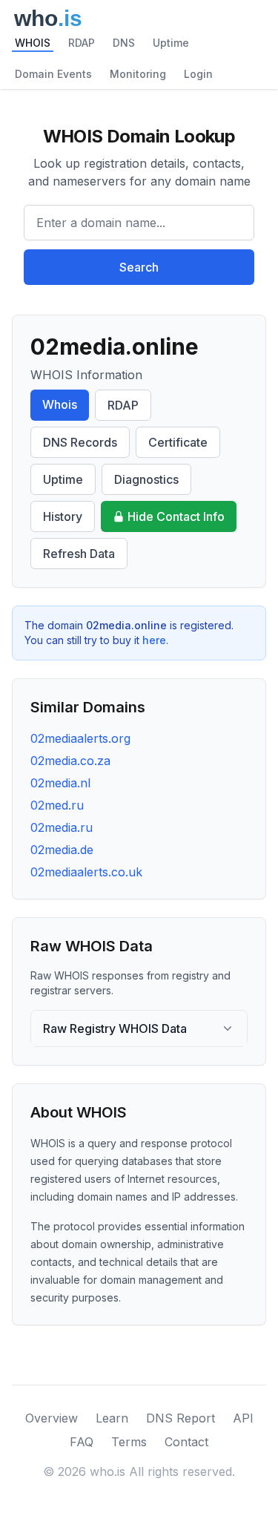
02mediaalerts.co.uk (86, 871)
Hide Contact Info (176, 516)
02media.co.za (70, 760)
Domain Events (53, 74)
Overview (51, 1418)
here (154, 640)
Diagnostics (146, 479)
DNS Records (80, 442)
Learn (112, 1418)
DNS (124, 42)
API (243, 1418)
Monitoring (138, 74)
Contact (186, 1441)
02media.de (61, 849)
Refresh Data (79, 553)
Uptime (171, 42)
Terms (129, 1441)
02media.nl (60, 782)
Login (198, 74)
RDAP (81, 42)
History (62, 516)
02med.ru (57, 805)
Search (139, 267)
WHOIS (32, 42)
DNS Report (180, 1418)
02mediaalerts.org (80, 738)
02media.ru (61, 827)
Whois (59, 404)
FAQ (81, 1441)
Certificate (178, 442)
